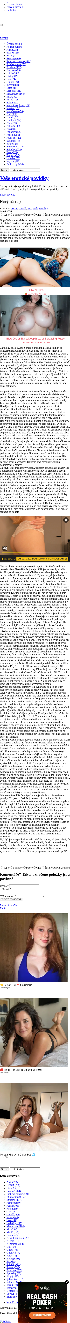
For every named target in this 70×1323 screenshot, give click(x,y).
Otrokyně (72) (14, 120)
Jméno (4, 886)
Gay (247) (12, 79)
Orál (35, 208)
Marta (3, 908)
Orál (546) (12, 114)
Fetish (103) (13, 73)
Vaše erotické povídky (24, 178)
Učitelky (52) (13, 158)
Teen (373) (12, 152)
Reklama (11, 9)
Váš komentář (8, 896)
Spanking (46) (14, 140)
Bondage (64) (14, 58)
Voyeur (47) (13, 161)
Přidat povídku (14, 46)
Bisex (14, 208)
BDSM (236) (13, 52)
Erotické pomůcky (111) (19, 61)
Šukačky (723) (14, 149)
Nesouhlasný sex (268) (18, 105)
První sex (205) (14, 137)
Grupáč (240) (13, 82)
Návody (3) (12, 102)
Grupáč (22, 208)
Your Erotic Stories (16, 1302)
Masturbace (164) (16, 93)
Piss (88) (11, 129)
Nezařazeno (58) (15, 111)
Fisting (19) (12, 76)
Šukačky (43, 208)
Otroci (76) (12, 117)
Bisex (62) (12, 55)
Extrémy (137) (14, 67)
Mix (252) (12, 96)
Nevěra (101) (13, 108)
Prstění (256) (13, 134)
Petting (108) (13, 126)
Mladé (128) (13, 99)
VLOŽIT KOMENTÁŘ (11, 899)
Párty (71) (12, 123)
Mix (30, 208)
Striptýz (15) (13, 143)
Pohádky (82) (14, 131)
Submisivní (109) (15, 146)
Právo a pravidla (15, 7)
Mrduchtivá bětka (9, 905)
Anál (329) (12, 49)
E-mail (6, 889)
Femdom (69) (14, 70)
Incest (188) (13, 84)
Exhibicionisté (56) (16, 64)
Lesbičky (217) (14, 90)
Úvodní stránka (14, 4)
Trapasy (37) (13, 155)
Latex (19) (12, 87)
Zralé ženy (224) (15, 164)
